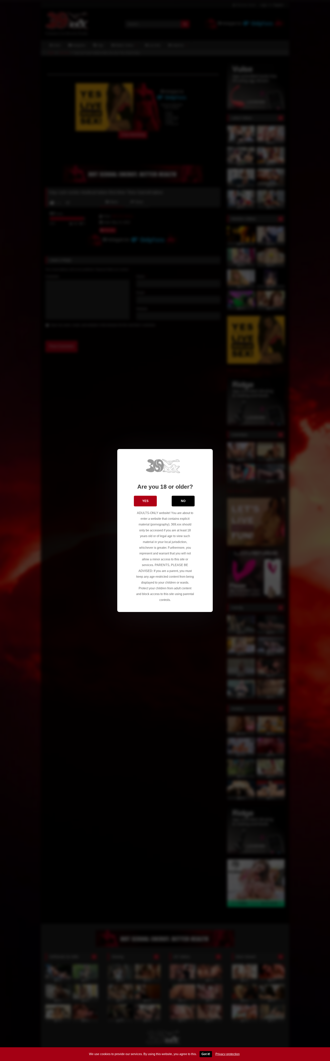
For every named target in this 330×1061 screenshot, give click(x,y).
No (183, 501)
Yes (145, 501)
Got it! (205, 1054)
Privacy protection (227, 1054)
